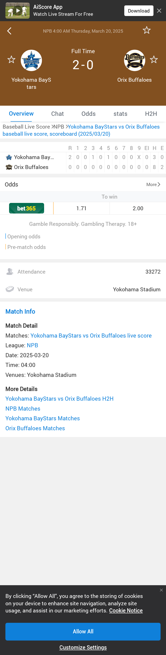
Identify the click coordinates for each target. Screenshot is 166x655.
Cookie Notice (126, 610)
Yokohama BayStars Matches (42, 418)
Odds (11, 184)
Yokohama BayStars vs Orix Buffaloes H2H (59, 398)
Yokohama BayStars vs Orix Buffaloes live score (91, 335)
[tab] (21, 114)
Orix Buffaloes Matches (35, 428)
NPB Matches (22, 408)
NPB (32, 345)
